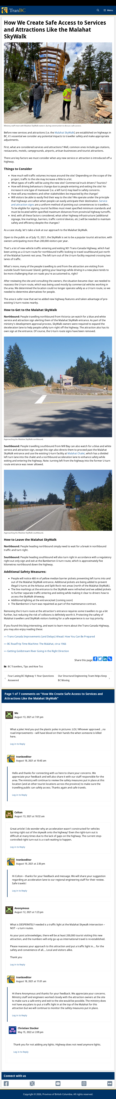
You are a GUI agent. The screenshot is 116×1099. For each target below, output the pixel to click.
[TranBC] (13, 10)
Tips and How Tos (33, 666)
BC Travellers (15, 666)
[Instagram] (84, 1083)
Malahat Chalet (76, 453)
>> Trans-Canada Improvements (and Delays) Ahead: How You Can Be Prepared (49, 636)
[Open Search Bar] (98, 10)
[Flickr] (109, 1083)
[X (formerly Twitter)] (32, 1083)
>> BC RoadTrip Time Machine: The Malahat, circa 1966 (35, 643)
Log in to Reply (17, 743)
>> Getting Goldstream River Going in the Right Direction (36, 651)
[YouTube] (58, 1083)
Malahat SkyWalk (64, 132)
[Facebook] (6, 1083)
